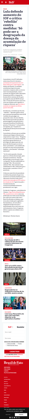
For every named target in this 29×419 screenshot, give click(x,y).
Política (6, 377)
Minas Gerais (6, 397)
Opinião (5, 387)
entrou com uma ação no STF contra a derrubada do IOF (14, 181)
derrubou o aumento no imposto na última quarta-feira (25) (14, 105)
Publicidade (7, 369)
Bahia (5, 390)
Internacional (7, 379)
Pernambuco (6, 404)
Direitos (6, 381)
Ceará (5, 392)
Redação (20, 54)
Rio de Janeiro (6, 407)
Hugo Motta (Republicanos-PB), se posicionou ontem (14, 193)
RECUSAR (8, 414)
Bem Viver (6, 383)
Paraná (5, 402)
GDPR (21, 411)
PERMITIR (21, 414)
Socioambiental (7, 385)
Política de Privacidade (10, 372)
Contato (6, 371)
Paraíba (5, 399)
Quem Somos (7, 367)
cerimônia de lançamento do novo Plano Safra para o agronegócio (13, 83)
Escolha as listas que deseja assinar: (14, 341)
